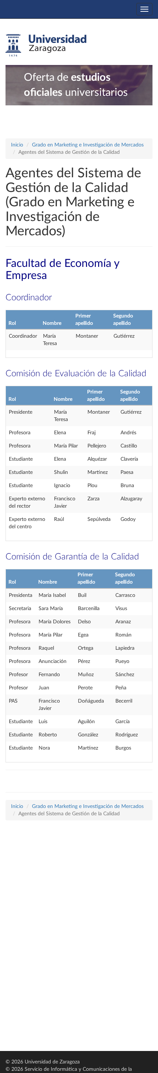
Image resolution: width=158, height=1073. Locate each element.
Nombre (52, 323)
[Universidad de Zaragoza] (46, 45)
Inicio (17, 145)
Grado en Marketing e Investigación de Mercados (88, 145)
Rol (12, 323)
